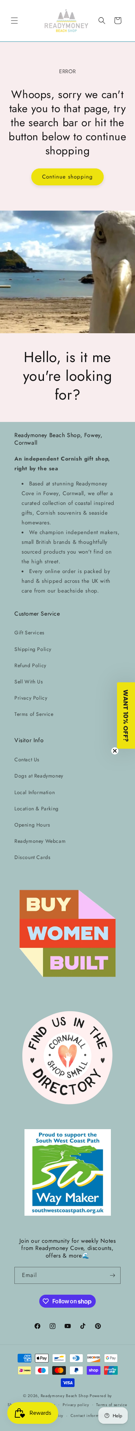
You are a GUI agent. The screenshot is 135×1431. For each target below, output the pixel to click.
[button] (14, 20)
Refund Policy (30, 665)
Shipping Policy (32, 649)
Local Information (34, 792)
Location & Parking (36, 808)
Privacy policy (76, 1405)
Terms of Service (34, 714)
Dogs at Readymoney (38, 775)
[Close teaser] (114, 750)
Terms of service (111, 1405)
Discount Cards (32, 857)
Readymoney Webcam (40, 841)
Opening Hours (32, 824)
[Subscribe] (112, 1275)
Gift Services (29, 632)
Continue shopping (67, 177)
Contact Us (27, 759)
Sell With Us (28, 681)
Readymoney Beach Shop (65, 1396)
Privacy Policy (30, 697)
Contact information (90, 1415)
